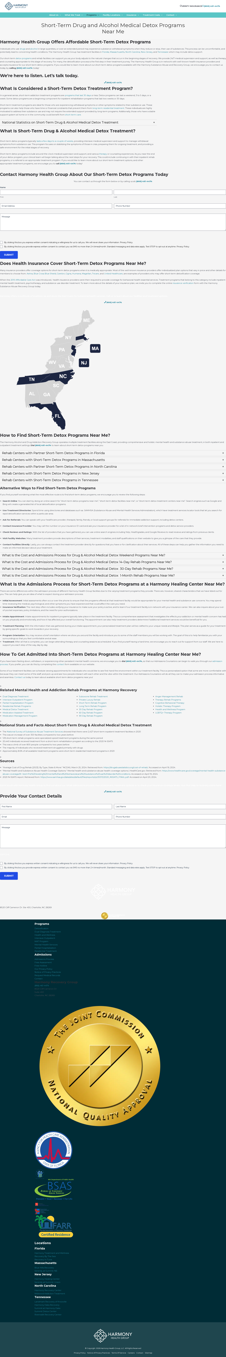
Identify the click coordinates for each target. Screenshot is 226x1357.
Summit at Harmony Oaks (47, 1308)
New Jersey (146, 52)
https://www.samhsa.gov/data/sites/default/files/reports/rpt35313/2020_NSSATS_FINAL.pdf (84, 777)
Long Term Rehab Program (92, 706)
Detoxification (41, 928)
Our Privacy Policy (43, 969)
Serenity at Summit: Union (47, 1282)
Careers (131, 1353)
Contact (39, 978)
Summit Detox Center (45, 1311)
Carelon (61, 273)
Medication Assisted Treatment (18, 712)
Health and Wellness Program (170, 709)
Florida (105, 52)
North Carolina (132, 52)
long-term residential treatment (108, 108)
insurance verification (183, 283)
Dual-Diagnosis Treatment (48, 931)
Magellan (86, 273)
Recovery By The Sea (45, 1256)
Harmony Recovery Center (48, 1290)
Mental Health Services (46, 944)
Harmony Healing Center (47, 1279)
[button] (55, 15)
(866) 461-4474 (24, 68)
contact (60, 664)
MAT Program (41, 941)
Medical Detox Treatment (15, 709)
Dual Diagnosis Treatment (16, 696)
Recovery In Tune (43, 1259)
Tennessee (163, 52)
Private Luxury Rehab (89, 699)
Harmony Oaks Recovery (47, 1305)
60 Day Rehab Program (90, 712)
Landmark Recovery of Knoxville (51, 1301)
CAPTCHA (4, 854)
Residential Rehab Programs (17, 706)
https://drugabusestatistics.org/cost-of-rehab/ (125, 767)
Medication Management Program (20, 716)
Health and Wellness (45, 935)
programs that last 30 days (78, 95)
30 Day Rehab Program (90, 709)
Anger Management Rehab (169, 696)
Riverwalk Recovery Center (48, 1314)
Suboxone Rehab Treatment (93, 696)
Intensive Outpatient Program (18, 699)
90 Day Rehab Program (91, 716)
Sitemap (148, 1353)
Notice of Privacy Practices (48, 972)
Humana (76, 273)
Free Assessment (43, 962)
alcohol (34, 49)
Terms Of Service (119, 1353)
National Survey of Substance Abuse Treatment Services (35, 731)
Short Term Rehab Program (93, 703)
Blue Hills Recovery (44, 1267)
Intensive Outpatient (45, 938)
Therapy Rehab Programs (168, 699)
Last (115, 197)
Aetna (30, 273)
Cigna (68, 273)
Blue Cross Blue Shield (45, 273)
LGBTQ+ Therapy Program (168, 712)
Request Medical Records (47, 975)
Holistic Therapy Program (167, 706)
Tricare (95, 273)
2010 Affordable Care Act (23, 280)
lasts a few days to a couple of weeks (55, 141)
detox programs (24, 58)
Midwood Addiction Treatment (50, 1293)
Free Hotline (41, 965)
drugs (22, 49)
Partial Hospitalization (45, 948)
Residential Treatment (46, 951)
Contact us (19, 677)
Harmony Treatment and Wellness (52, 1253)
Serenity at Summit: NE (46, 1271)
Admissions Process (44, 959)
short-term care (73, 114)
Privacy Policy (80, 1353)
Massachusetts (117, 52)
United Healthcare (113, 273)
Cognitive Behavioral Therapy (169, 703)
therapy (103, 154)
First (2, 197)
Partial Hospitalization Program (18, 703)
